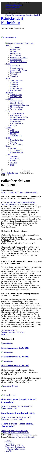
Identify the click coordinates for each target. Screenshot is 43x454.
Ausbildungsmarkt (16, 123)
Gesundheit (14, 156)
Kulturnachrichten (16, 152)
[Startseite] (20, 43)
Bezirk (8, 64)
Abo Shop (9, 451)
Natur (12, 130)
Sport (12, 165)
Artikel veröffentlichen (14, 5)
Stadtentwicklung (16, 80)
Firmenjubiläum (16, 97)
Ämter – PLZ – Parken (18, 70)
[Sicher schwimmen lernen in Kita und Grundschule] (9, 395)
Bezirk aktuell (15, 66)
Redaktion (4, 193)
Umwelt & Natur (16, 88)
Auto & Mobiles (16, 136)
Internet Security (16, 60)
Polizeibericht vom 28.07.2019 (15, 357)
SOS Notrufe (15, 47)
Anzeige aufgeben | (12, 7)
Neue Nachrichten (16, 140)
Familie (12, 161)
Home (3, 173)
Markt (8, 111)
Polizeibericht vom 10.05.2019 (15, 365)
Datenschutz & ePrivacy (14, 445)
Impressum (9, 443)
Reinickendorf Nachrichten (12, 20)
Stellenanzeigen (15, 121)
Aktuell (8, 45)
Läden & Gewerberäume (19, 117)
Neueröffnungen (16, 95)
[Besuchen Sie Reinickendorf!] (9, 37)
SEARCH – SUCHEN (18, 62)
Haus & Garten (15, 91)
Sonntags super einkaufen (19, 105)
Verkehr (13, 51)
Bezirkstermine (15, 53)
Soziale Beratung (16, 144)
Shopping (9, 99)
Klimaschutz (14, 132)
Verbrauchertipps (16, 109)
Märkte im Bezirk (16, 107)
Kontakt (8, 441)
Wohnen (13, 142)
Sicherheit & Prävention (18, 58)
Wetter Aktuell (15, 49)
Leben (8, 154)
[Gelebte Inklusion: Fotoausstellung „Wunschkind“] (11, 419)
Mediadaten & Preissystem (15, 449)
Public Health (15, 158)
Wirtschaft (9, 93)
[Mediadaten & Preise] (9, 386)
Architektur (14, 82)
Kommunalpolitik (16, 68)
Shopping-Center (16, 101)
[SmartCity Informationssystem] (22, 15)
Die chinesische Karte (9, 330)
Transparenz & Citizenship (15, 447)
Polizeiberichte (12, 173)
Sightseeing (14, 74)
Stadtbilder (14, 76)
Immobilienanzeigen (17, 119)
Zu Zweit (13, 163)
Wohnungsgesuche (17, 115)
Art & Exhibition (16, 150)
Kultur (8, 146)
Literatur (13, 148)
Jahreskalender (15, 56)
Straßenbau (14, 84)
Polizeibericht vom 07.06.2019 (15, 348)
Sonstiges (13, 126)
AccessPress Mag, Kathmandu (23, 437)
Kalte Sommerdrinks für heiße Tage (18, 413)
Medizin (13, 134)
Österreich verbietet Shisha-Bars (12, 332)
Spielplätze (14, 86)
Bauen (8, 78)
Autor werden (11, 9)
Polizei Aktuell (15, 72)
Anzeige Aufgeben (17, 113)
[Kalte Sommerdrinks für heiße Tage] (9, 408)
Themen (8, 128)
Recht (8, 138)
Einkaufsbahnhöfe (16, 103)
